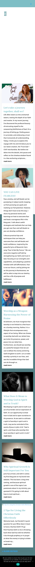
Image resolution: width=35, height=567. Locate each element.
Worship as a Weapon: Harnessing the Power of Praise (17, 314)
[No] (33, 561)
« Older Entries (10, 551)
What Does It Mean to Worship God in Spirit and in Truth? (15, 400)
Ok (18, 564)
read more (8, 161)
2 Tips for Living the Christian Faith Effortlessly (14, 514)
